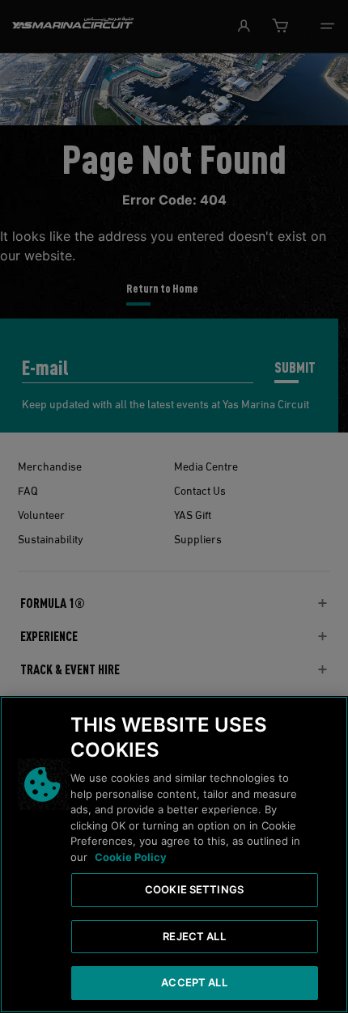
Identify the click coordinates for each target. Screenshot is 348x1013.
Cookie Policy (131, 856)
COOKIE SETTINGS (194, 889)
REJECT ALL (194, 936)
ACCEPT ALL (194, 982)
